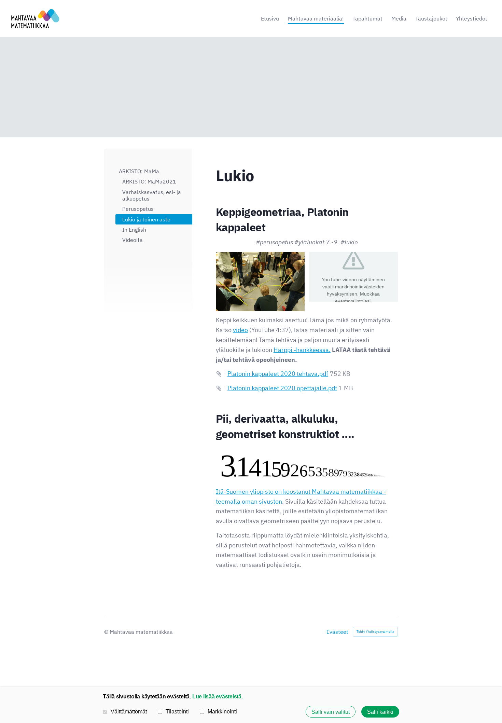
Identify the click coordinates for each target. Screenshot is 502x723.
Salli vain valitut (330, 712)
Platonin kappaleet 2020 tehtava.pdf (277, 374)
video (240, 330)
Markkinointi (222, 711)
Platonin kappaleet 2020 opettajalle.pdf (282, 388)
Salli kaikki (380, 712)
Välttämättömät (129, 711)
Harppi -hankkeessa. (302, 350)
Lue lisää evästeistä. (217, 696)
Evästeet (337, 632)
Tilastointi (177, 711)
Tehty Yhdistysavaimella (375, 631)
